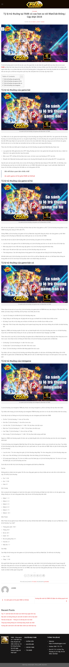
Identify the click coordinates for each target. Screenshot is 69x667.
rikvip (36, 664)
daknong (24, 664)
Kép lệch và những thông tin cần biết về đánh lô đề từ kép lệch (19, 617)
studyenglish (31, 664)
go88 (39, 664)
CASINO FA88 (30, 647)
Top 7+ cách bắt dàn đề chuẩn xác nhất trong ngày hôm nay (18, 614)
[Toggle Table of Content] (20, 76)
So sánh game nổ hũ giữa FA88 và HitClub (19, 176)
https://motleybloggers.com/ (57, 643)
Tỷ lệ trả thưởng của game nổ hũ (12, 81)
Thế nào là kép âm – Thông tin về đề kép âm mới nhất (16, 620)
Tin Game (34, 11)
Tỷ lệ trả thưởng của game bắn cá (12, 83)
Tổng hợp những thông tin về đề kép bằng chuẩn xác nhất (17, 622)
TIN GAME (29, 650)
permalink (46, 581)
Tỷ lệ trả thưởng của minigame (12, 85)
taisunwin (44, 664)
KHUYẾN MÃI (30, 644)
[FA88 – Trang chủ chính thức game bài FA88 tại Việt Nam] (34, 4)
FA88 (12, 637)
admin (42, 21)
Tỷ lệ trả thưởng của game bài (11, 79)
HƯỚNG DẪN (30, 641)
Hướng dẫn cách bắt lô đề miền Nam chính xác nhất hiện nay (18, 625)
